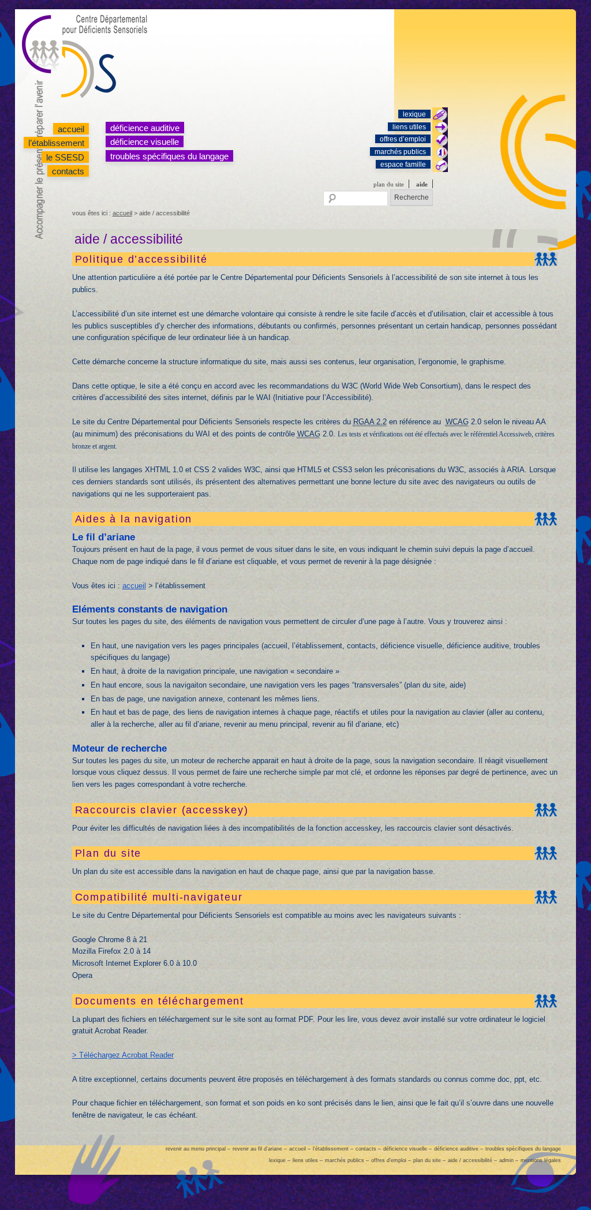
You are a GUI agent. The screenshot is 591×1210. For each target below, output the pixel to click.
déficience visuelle (144, 142)
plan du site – (429, 1160)
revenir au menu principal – (198, 1149)
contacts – (368, 1149)
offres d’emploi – (391, 1160)
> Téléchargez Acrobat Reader (123, 1055)
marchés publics (400, 151)
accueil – (300, 1149)
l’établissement (56, 143)
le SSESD (65, 157)
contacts (68, 171)
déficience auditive (144, 128)
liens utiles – (308, 1160)
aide (422, 184)
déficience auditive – (458, 1149)
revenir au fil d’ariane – (260, 1149)
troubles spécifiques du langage (169, 156)
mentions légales (541, 1160)
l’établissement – (333, 1149)
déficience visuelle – (407, 1149)
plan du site (388, 184)
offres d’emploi (403, 139)
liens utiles (409, 127)
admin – (508, 1160)
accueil (71, 129)
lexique (414, 114)
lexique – (279, 1160)
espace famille (403, 164)
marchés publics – (347, 1160)
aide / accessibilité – (472, 1160)
